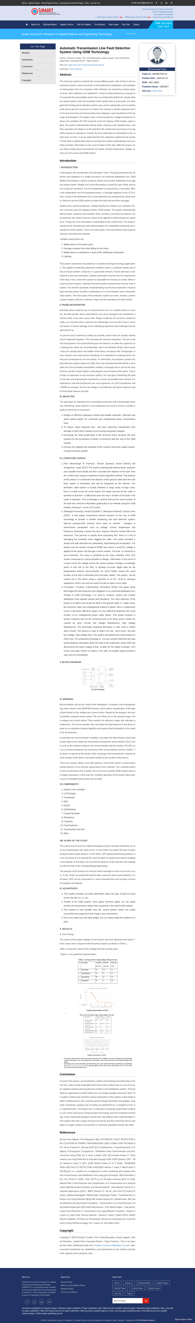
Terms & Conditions (69, 1292)
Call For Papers (84, 24)
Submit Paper (34, 3)
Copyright (26, 80)
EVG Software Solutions (145, 1320)
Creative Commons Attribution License (111, 1245)
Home (24, 3)
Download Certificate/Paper (71, 3)
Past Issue (114, 24)
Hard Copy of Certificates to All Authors (154, 17)
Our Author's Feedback (163, 14)
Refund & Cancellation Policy (73, 1285)
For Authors (99, 24)
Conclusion (27, 66)
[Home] (27, 24)
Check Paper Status (49, 3)
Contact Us (95, 3)
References (27, 73)
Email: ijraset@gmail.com (142, 3)
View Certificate (75, 69)
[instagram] (171, 3)
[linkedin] (166, 3)
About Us (35, 24)
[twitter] (161, 3)
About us (129, 1282)
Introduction (27, 59)
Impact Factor (66, 24)
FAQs (87, 3)
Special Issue (154, 1288)
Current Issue (137, 1288)
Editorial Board (50, 24)
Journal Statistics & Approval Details (157, 9)
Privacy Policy (66, 1282)
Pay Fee (126, 24)
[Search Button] (146, 1300)
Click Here (157, 90)
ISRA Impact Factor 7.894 (120, 17)
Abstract (26, 52)
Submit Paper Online (183, 1319)
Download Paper (158, 69)
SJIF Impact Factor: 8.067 (92, 17)
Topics (136, 24)
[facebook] (156, 3)
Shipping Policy (67, 1288)
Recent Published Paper (163, 12)
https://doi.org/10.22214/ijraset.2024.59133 (86, 64)
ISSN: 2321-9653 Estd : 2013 (163, 25)
